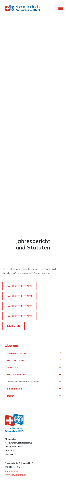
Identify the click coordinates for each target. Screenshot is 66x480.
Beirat (10, 395)
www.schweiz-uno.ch (15, 474)
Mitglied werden (16, 374)
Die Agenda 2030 (13, 446)
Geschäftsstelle (16, 360)
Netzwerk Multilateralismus (18, 442)
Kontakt (9, 454)
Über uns (12, 345)
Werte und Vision (17, 353)
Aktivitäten (10, 439)
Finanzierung (14, 388)
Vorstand (12, 367)
